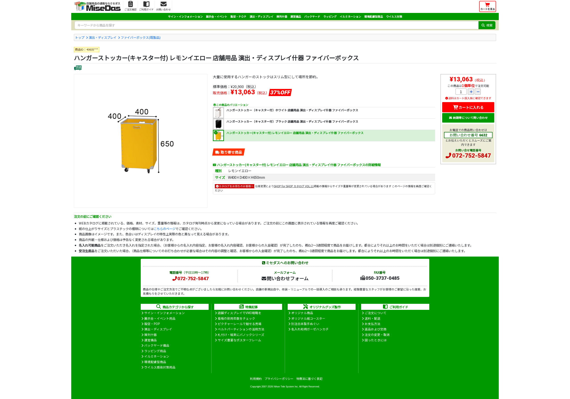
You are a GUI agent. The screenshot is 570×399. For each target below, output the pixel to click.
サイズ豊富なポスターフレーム (239, 340)
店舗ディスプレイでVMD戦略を (239, 313)
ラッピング (330, 16)
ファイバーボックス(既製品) (141, 37)
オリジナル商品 (302, 313)
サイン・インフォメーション (185, 16)
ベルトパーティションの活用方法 (241, 329)
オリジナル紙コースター (308, 318)
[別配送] (78, 68)
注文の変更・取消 (377, 334)
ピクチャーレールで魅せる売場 (239, 323)
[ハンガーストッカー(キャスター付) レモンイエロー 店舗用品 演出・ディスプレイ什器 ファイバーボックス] (140, 140)
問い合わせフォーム (288, 278)
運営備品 (295, 16)
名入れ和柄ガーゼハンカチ (310, 329)
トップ (79, 37)
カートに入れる (471, 107)
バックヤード (312, 16)
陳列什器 (282, 16)
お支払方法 (372, 323)
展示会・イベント (216, 16)
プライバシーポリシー (279, 378)
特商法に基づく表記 (309, 378)
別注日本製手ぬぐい (305, 323)
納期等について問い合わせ (470, 117)
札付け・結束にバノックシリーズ (241, 334)
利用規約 (256, 378)
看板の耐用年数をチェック (236, 318)
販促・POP (152, 323)
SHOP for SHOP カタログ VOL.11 (294, 186)
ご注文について (376, 313)
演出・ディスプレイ (261, 16)
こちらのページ (164, 228)
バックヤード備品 (156, 345)
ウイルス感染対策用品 (159, 367)
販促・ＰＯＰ (238, 16)
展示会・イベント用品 (159, 318)
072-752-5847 (471, 155)
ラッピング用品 (155, 351)
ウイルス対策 (394, 16)
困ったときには (376, 340)
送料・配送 (372, 318)
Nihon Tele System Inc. (286, 386)
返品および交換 (376, 329)
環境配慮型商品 (373, 16)
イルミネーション (350, 16)
